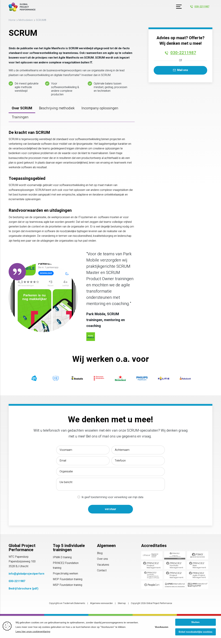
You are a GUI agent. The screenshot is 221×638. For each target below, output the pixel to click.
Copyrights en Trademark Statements (67, 603)
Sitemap (122, 603)
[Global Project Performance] (22, 7)
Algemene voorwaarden (101, 603)
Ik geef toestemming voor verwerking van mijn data (112, 497)
